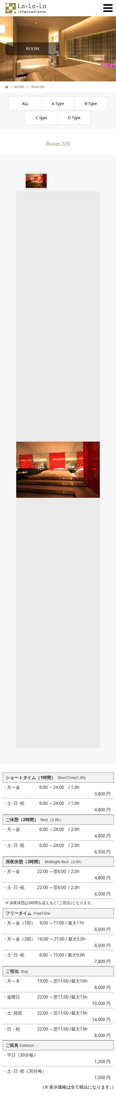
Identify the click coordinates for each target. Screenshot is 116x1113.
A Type (58, 103)
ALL (25, 103)
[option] (36, 181)
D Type (74, 117)
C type (41, 117)
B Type (91, 103)
